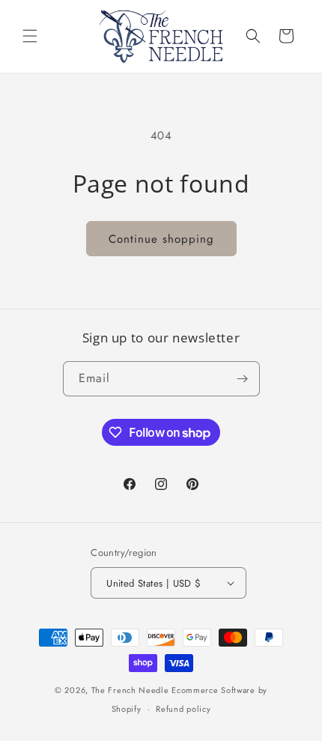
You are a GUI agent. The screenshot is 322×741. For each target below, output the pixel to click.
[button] (29, 35)
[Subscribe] (242, 378)
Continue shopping (161, 239)
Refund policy (183, 709)
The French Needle (130, 690)
